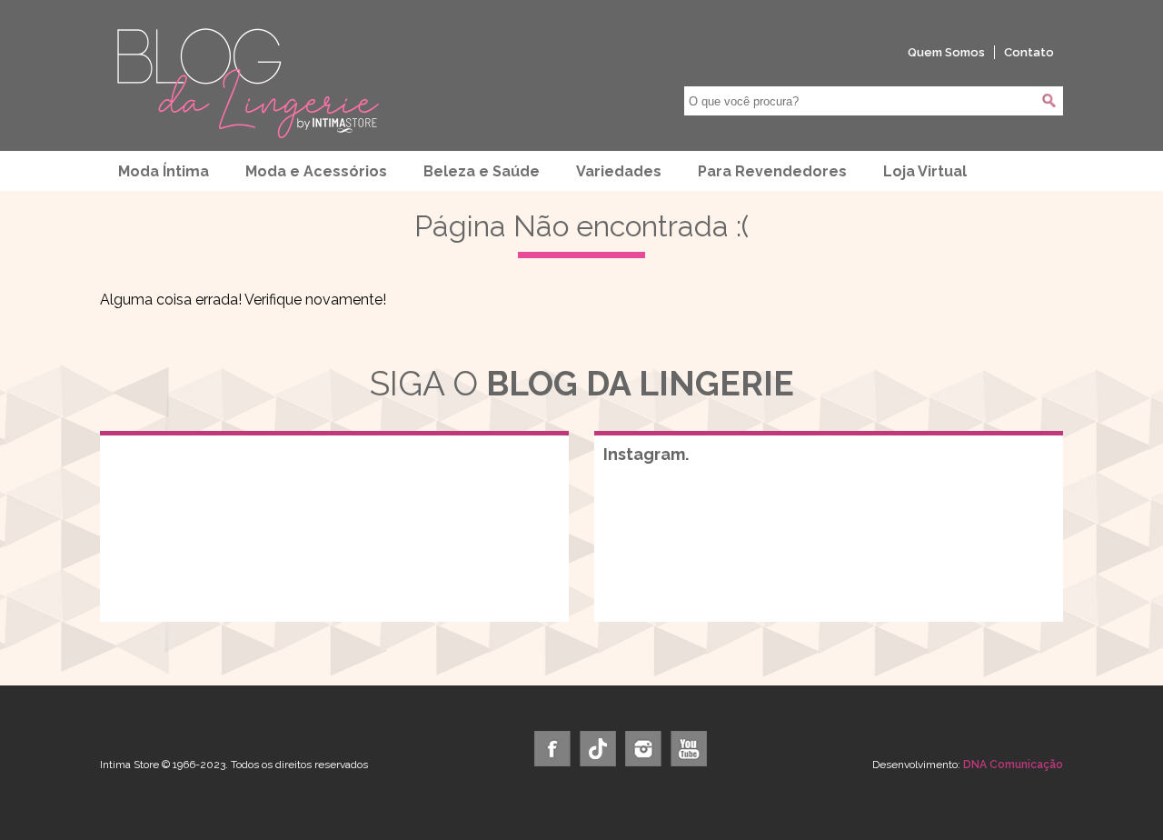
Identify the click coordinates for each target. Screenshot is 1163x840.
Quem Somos (946, 52)
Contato (1029, 52)
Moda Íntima (163, 171)
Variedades (618, 171)
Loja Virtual (925, 171)
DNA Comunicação (1013, 764)
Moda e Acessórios (316, 171)
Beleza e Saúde (481, 171)
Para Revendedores (772, 171)
